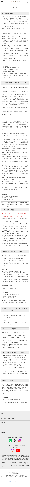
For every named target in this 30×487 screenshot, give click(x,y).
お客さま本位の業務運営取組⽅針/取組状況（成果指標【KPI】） (13, 455)
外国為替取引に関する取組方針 (13, 461)
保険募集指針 (4, 461)
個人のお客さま (5, 413)
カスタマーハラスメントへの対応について (14, 456)
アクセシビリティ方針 (7, 465)
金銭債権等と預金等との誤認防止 (19, 465)
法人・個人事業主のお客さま (8, 418)
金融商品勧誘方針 (6, 458)
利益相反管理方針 (19, 459)
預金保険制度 (26, 459)
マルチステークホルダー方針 (13, 463)
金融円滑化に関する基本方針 (15, 458)
